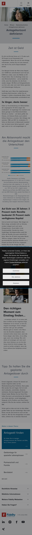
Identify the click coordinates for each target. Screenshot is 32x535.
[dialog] (16, 267)
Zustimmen (16, 270)
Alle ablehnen (16, 277)
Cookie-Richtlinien (15, 262)
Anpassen (16, 283)
